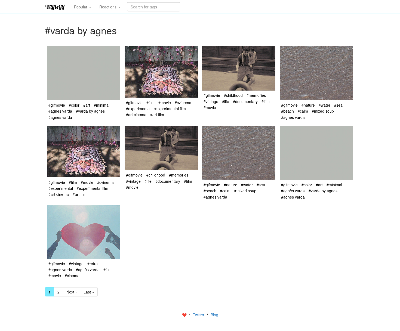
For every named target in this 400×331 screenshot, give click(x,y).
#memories (256, 95)
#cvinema (183, 102)
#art (86, 105)
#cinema (72, 275)
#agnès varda (60, 111)
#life (225, 101)
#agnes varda (60, 117)
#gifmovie (56, 105)
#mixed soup (323, 111)
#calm (303, 111)
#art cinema (136, 114)
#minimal (101, 105)
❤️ (185, 314)
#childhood (233, 95)
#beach (287, 111)
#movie (164, 102)
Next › (71, 292)
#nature (308, 105)
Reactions (108, 7)
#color (74, 105)
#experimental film (170, 108)
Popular (81, 7)
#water (324, 105)
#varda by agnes (90, 111)
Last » (89, 292)
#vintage (211, 101)
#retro (92, 263)
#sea (338, 105)
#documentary (245, 101)
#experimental (138, 108)
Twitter (199, 314)
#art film (157, 114)
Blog (214, 314)
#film (150, 102)
